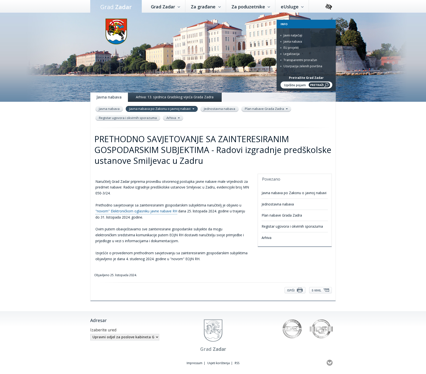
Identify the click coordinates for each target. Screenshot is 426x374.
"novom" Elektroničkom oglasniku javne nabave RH (136, 211)
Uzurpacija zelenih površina (302, 66)
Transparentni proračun (300, 60)
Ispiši (291, 290)
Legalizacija (291, 54)
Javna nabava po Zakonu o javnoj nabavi (160, 108)
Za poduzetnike (248, 7)
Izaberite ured (103, 330)
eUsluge (290, 7)
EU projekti (291, 48)
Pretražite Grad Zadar (306, 78)
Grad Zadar (163, 7)
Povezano (271, 179)
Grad (116, 7)
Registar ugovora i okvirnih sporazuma (128, 118)
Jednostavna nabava (219, 108)
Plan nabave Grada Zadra (265, 108)
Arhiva (171, 118)
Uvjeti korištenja (218, 363)
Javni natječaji (292, 35)
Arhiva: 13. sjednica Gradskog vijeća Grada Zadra (174, 97)
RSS (237, 363)
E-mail (317, 290)
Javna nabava (292, 41)
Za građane (204, 7)
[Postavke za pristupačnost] (328, 7)
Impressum (194, 363)
